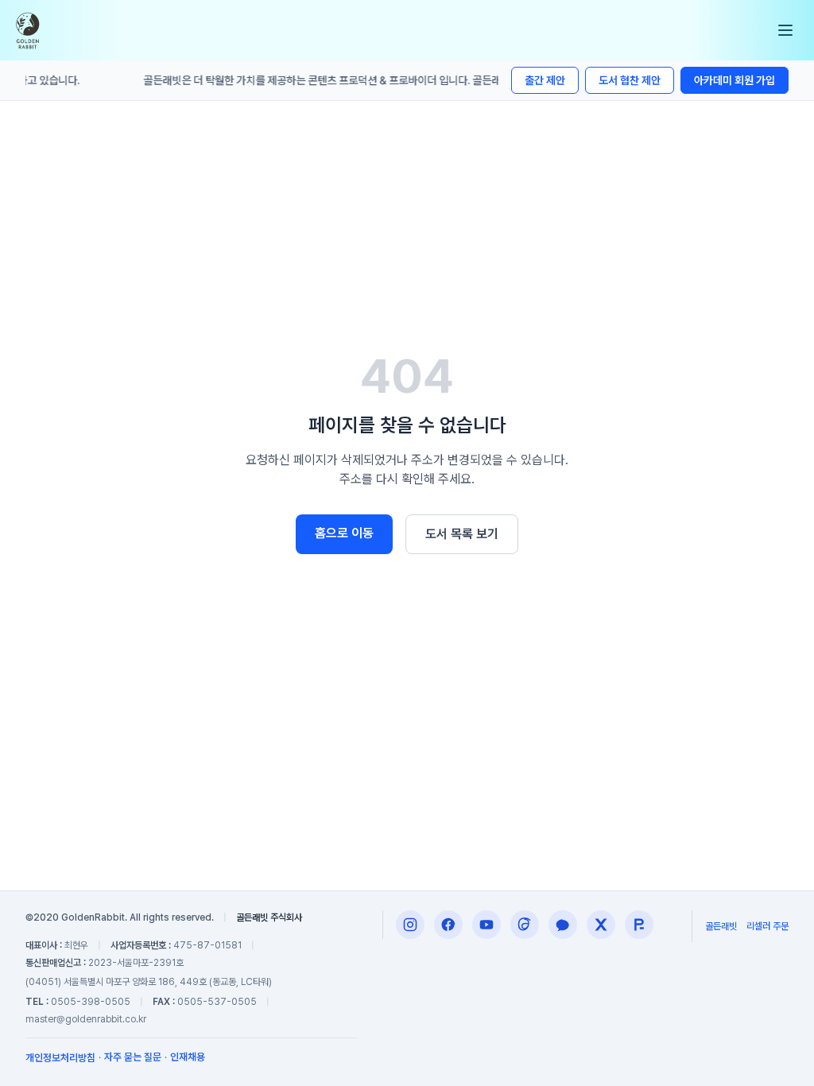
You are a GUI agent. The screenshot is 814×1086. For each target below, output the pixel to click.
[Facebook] (448, 924)
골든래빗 (721, 926)
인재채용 (187, 1057)
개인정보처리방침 (60, 1058)
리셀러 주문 (767, 926)
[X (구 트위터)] (601, 924)
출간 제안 (545, 80)
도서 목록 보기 (461, 533)
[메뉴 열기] (785, 30)
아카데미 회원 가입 (734, 80)
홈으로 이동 (344, 533)
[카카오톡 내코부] (562, 924)
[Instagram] (410, 924)
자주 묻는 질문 (132, 1057)
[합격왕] (639, 924)
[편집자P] (486, 924)
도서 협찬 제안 (630, 80)
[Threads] (524, 924)
